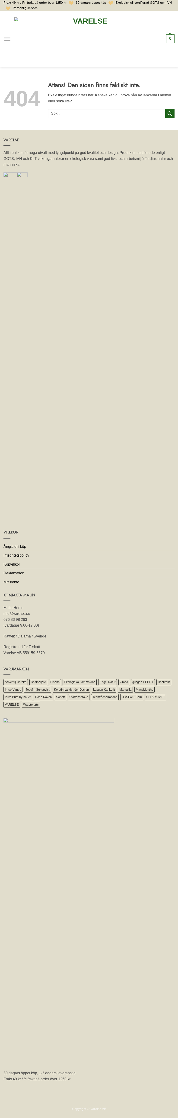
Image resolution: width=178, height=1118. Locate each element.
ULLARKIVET (155, 697)
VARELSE (12, 704)
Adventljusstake (15, 682)
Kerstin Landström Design (71, 689)
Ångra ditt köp (14, 546)
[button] (7, 39)
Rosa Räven (43, 697)
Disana (55, 682)
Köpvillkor (11, 564)
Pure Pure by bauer (18, 697)
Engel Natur (107, 682)
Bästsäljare (38, 682)
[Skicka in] (170, 113)
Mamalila (125, 689)
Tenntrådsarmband (104, 697)
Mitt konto (11, 582)
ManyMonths (144, 689)
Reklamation (13, 573)
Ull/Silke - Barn (132, 697)
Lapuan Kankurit (104, 689)
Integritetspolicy (16, 555)
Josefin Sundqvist (37, 689)
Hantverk (164, 682)
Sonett (60, 697)
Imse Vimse (13, 689)
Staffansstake (78, 697)
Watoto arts (31, 704)
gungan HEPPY (142, 682)
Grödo (124, 682)
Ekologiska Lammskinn (79, 682)
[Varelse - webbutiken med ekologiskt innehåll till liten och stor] (88, 39)
